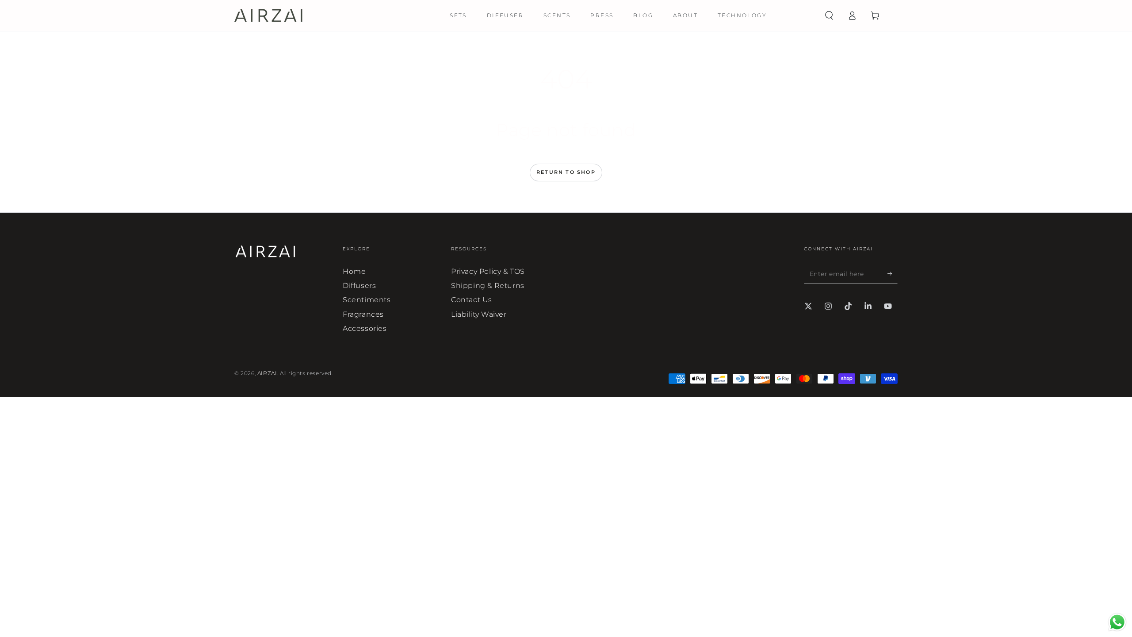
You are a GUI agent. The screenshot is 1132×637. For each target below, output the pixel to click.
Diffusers (359, 285)
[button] (829, 15)
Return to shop (566, 172)
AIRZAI (267, 373)
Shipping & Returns (487, 285)
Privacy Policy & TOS (488, 271)
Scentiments (367, 299)
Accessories (365, 328)
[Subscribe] (892, 274)
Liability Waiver (479, 314)
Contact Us (471, 299)
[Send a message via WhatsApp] (1117, 622)
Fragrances (363, 314)
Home (354, 271)
